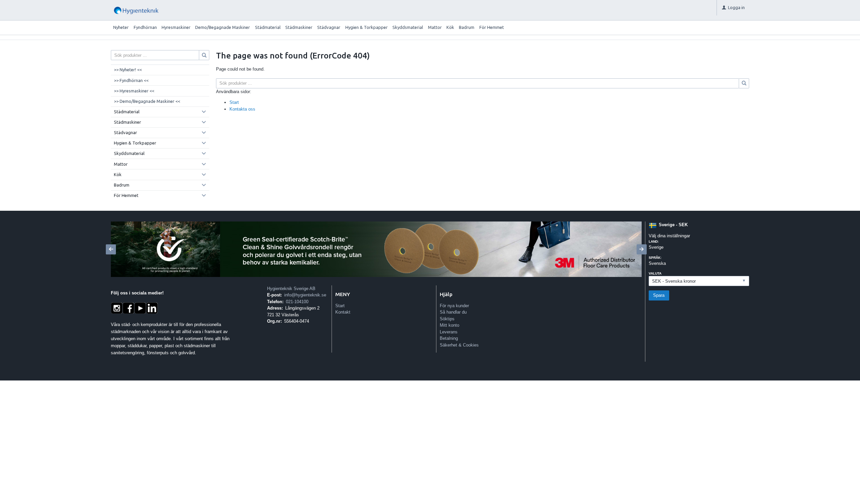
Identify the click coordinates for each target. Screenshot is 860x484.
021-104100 (297, 301)
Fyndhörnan (145, 27)
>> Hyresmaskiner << (134, 90)
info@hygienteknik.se (305, 294)
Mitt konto (449, 325)
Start (234, 102)
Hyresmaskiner (176, 27)
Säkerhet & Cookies (459, 345)
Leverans (449, 331)
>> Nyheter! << (128, 69)
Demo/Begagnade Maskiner (222, 27)
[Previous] (111, 249)
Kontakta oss (242, 109)
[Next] (642, 249)
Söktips (447, 318)
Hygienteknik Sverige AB (291, 288)
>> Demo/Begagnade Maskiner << (147, 101)
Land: (654, 241)
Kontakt (342, 312)
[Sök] (744, 83)
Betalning (449, 338)
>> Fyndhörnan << (131, 80)
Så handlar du (453, 312)
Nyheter (121, 27)
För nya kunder (454, 305)
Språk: (655, 257)
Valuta (655, 273)
